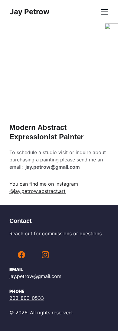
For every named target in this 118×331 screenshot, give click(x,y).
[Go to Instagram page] (45, 254)
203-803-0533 (26, 298)
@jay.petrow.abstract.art (37, 191)
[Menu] (104, 12)
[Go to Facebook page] (21, 254)
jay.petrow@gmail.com (52, 167)
